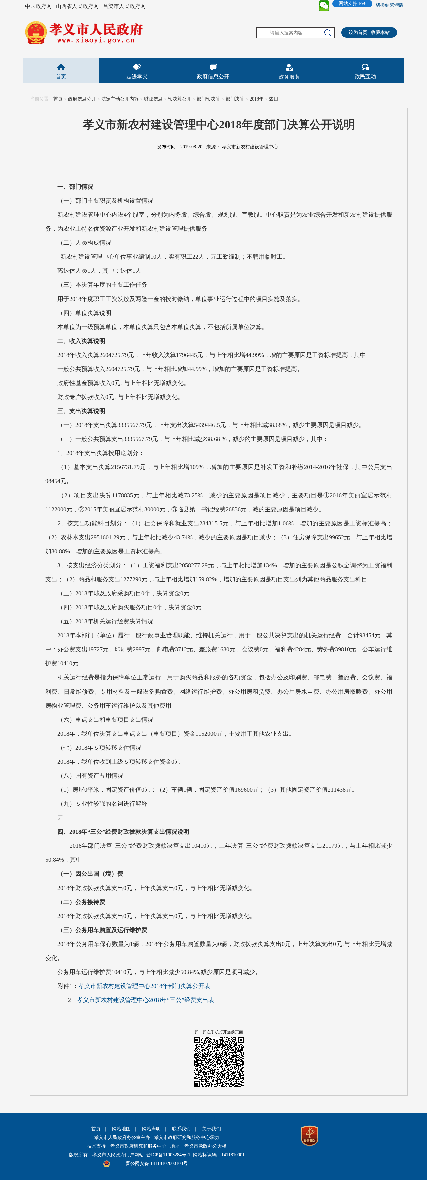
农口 (273, 99)
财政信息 (153, 99)
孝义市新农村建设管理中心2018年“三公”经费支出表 (146, 1000)
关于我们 (211, 1128)
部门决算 (235, 99)
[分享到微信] (324, 5)
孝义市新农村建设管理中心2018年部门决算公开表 (144, 986)
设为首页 (358, 32)
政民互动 (365, 76)
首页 (61, 76)
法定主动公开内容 (120, 99)
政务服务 (289, 77)
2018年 (257, 99)
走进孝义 (137, 76)
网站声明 (151, 1128)
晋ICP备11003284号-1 (168, 1154)
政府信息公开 (213, 76)
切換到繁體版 (390, 5)
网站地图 (121, 1128)
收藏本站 (380, 32)
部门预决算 (208, 99)
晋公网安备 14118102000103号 (157, 1163)
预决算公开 (179, 99)
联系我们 (181, 1128)
